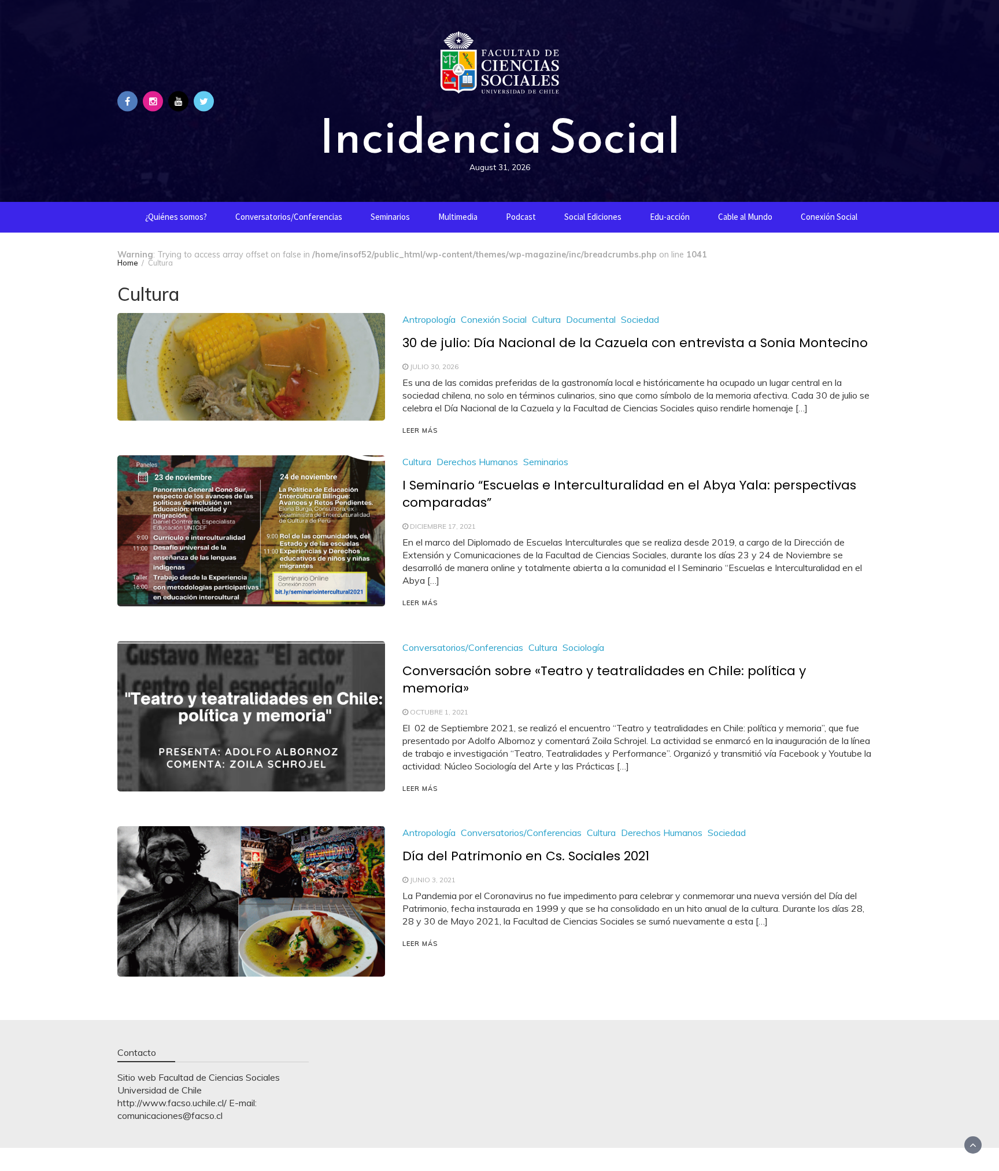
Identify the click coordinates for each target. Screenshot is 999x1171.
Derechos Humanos (477, 461)
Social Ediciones (592, 216)
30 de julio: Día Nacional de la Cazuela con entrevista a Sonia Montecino (635, 343)
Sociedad (640, 319)
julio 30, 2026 (434, 366)
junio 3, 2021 (433, 879)
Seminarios (390, 216)
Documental (591, 319)
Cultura (546, 319)
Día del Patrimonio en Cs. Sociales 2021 (525, 856)
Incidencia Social (499, 136)
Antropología (429, 319)
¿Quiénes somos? (176, 216)
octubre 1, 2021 (439, 712)
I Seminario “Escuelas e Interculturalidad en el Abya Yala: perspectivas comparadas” (629, 493)
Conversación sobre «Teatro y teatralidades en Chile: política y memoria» (604, 679)
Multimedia (458, 216)
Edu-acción (670, 216)
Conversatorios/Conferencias (288, 216)
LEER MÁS (420, 430)
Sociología (583, 647)
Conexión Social (829, 216)
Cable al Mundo (745, 216)
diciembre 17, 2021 (443, 526)
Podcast (521, 216)
